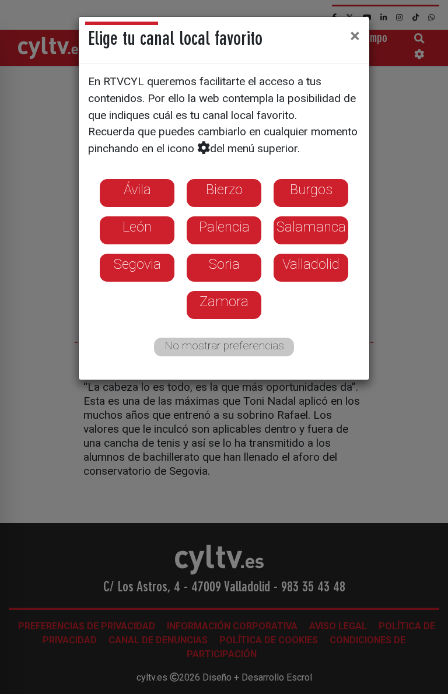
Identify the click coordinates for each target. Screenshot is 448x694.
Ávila (137, 189)
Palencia (224, 227)
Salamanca (311, 227)
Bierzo (224, 189)
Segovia (137, 264)
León (137, 227)
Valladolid (311, 264)
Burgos (311, 189)
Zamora (224, 301)
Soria (224, 264)
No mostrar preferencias (224, 345)
